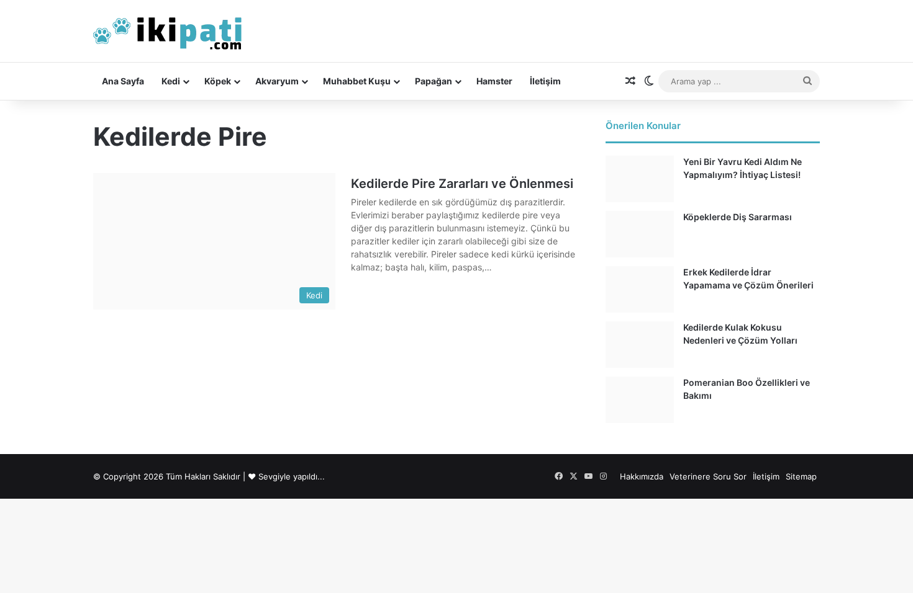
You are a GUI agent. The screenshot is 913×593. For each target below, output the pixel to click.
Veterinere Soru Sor (708, 476)
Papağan (433, 81)
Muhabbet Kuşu (357, 81)
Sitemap (801, 476)
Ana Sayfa (123, 81)
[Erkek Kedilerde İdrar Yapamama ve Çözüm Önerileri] (640, 289)
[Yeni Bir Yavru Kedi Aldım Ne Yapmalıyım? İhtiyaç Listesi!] (640, 179)
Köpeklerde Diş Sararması (737, 217)
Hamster (494, 81)
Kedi (170, 81)
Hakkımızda (641, 476)
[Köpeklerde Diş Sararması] (640, 234)
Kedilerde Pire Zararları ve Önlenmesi (462, 183)
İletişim (545, 81)
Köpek (217, 81)
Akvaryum (277, 81)
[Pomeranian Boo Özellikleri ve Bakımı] (640, 400)
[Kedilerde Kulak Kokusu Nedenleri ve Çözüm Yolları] (640, 344)
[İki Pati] (167, 31)
